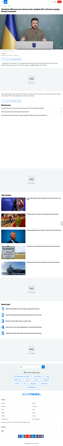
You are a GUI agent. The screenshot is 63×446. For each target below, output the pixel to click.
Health (2, 412)
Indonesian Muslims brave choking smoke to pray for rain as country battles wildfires (22, 108)
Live (59, 1)
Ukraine (36, 380)
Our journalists (36, 419)
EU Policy (34, 406)
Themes (3, 399)
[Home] (1, 5)
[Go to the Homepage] (5, 2)
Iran (25, 383)
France (47, 376)
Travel (33, 412)
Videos (34, 416)
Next (33, 409)
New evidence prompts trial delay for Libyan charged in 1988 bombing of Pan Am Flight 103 (24, 115)
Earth (2, 409)
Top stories (6, 195)
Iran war (28, 380)
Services (3, 427)
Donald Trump (17, 380)
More (2, 431)
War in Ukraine (37, 376)
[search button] (43, 366)
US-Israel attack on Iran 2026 (21, 376)
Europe (3, 403)
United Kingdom (31, 387)
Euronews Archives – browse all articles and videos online (15, 422)
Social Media (46, 380)
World (9, 5)
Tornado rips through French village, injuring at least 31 (15, 111)
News (5, 5)
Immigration (33, 383)
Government (44, 383)
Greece (17, 383)
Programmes (4, 419)
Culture (3, 416)
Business (3, 406)
